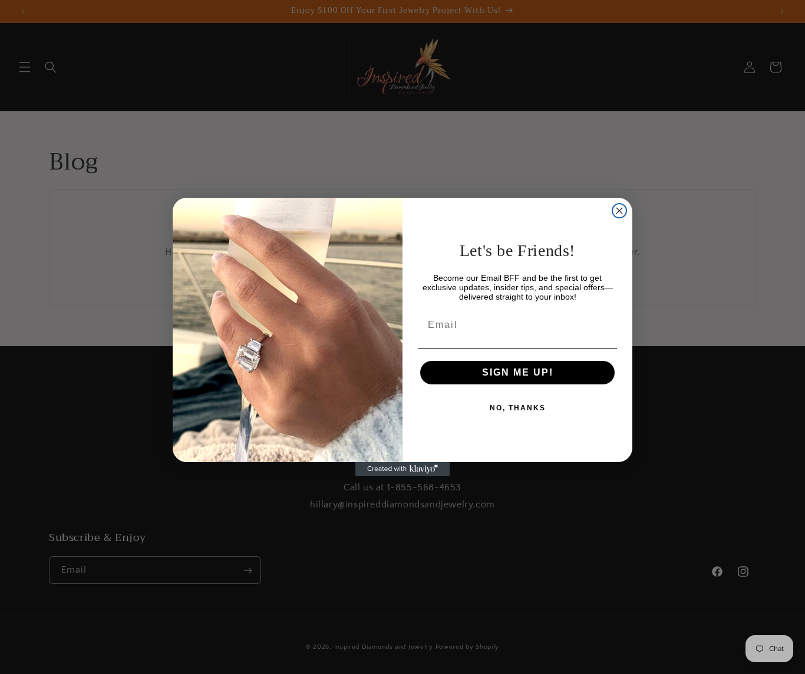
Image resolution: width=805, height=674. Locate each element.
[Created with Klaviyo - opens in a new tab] (402, 469)
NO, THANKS (518, 408)
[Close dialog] (619, 211)
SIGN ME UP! (517, 372)
